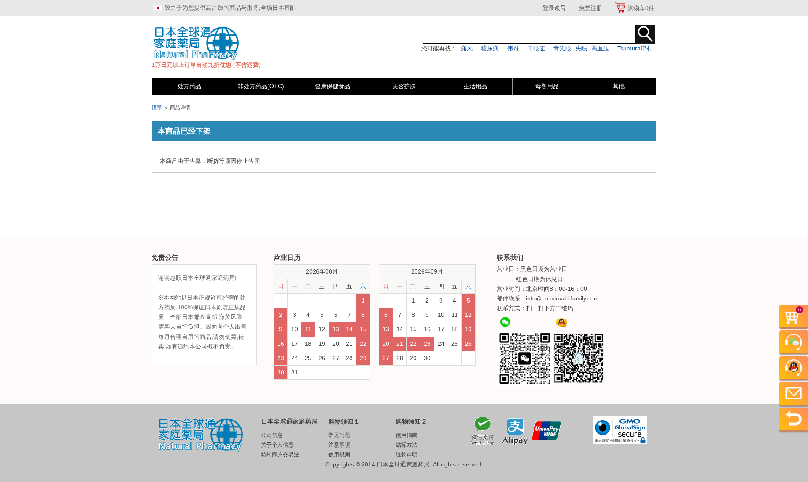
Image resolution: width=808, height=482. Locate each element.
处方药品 (189, 86)
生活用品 (475, 86)
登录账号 (554, 8)
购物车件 (640, 8)
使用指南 (406, 435)
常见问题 (339, 435)
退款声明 (406, 454)
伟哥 (513, 48)
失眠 (581, 48)
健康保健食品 (332, 86)
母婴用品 (547, 86)
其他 (619, 86)
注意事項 (339, 445)
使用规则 (339, 454)
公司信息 (272, 435)
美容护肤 (404, 86)
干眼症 (536, 48)
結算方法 (406, 445)
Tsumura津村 (634, 48)
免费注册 (590, 8)
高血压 (600, 48)
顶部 (157, 108)
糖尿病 (490, 48)
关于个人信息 (277, 445)
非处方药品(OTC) (261, 86)
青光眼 (562, 48)
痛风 (467, 48)
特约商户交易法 (280, 454)
